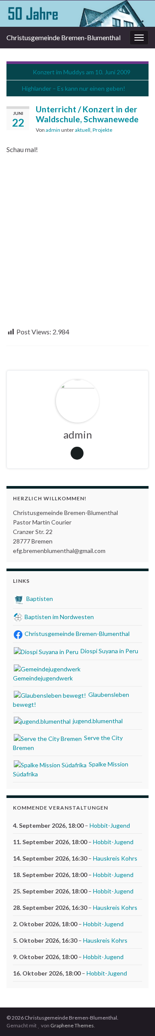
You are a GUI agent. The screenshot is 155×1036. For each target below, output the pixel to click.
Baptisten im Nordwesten (58, 616)
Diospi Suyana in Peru (108, 651)
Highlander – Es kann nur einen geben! (73, 88)
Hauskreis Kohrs (115, 858)
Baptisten (39, 598)
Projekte (102, 130)
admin (53, 130)
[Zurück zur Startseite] (77, 13)
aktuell (82, 130)
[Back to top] (135, 1016)
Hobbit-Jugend (110, 825)
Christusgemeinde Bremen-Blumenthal (63, 37)
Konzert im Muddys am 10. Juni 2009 (81, 72)
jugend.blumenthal (97, 721)
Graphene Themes (72, 1025)
